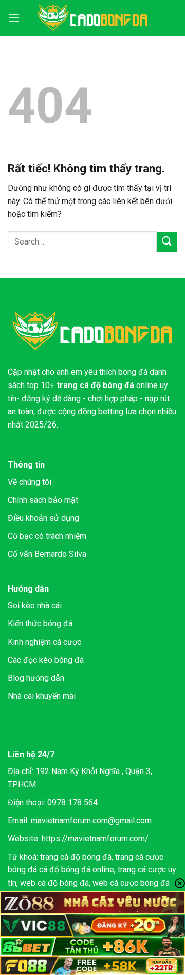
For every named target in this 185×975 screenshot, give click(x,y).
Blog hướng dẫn (36, 678)
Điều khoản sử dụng (43, 518)
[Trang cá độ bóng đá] (92, 18)
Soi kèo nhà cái (35, 606)
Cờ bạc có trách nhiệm (47, 536)
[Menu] (14, 17)
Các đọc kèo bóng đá (46, 660)
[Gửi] (167, 242)
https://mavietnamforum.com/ (95, 838)
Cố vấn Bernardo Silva (47, 554)
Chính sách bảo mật (43, 500)
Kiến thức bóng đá (40, 623)
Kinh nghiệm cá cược (44, 642)
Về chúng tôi (29, 482)
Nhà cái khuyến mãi (42, 696)
